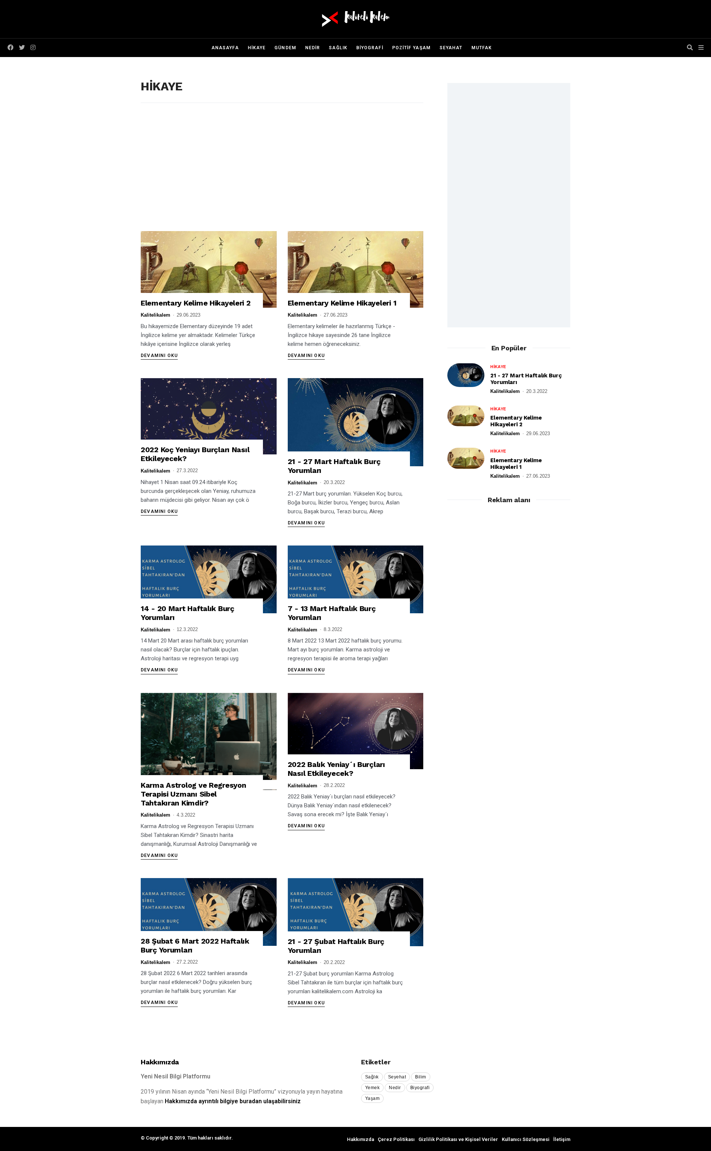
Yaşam (372, 1098)
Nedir (395, 1087)
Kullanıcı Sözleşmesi (526, 1139)
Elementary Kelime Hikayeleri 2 (196, 302)
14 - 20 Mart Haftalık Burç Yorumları (187, 613)
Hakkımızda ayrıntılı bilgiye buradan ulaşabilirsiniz (233, 1101)
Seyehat (397, 1077)
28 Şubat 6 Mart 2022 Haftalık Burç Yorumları (195, 945)
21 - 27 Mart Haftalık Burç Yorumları (334, 466)
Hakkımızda (160, 1062)
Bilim (420, 1077)
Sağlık (372, 1077)
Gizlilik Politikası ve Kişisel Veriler (458, 1139)
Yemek (372, 1087)
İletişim (561, 1139)
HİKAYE (498, 366)
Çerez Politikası (396, 1139)
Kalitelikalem (155, 315)
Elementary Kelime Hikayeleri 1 (342, 302)
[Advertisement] (282, 173)
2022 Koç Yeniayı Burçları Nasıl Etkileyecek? (195, 454)
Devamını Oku (159, 355)
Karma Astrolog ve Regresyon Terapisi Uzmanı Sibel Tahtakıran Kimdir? (193, 794)
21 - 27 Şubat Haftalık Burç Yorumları (336, 946)
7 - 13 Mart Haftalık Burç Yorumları (332, 613)
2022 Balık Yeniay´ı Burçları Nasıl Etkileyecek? (336, 769)
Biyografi (420, 1087)
